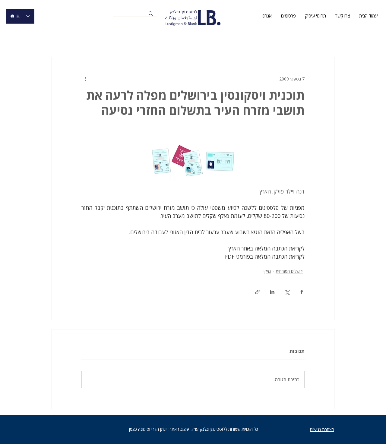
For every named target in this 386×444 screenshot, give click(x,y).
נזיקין (267, 271)
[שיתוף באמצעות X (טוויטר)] (287, 292)
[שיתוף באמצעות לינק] (257, 292)
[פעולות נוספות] (85, 78)
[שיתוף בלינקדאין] (272, 292)
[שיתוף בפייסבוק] (302, 292)
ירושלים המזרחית (289, 271)
